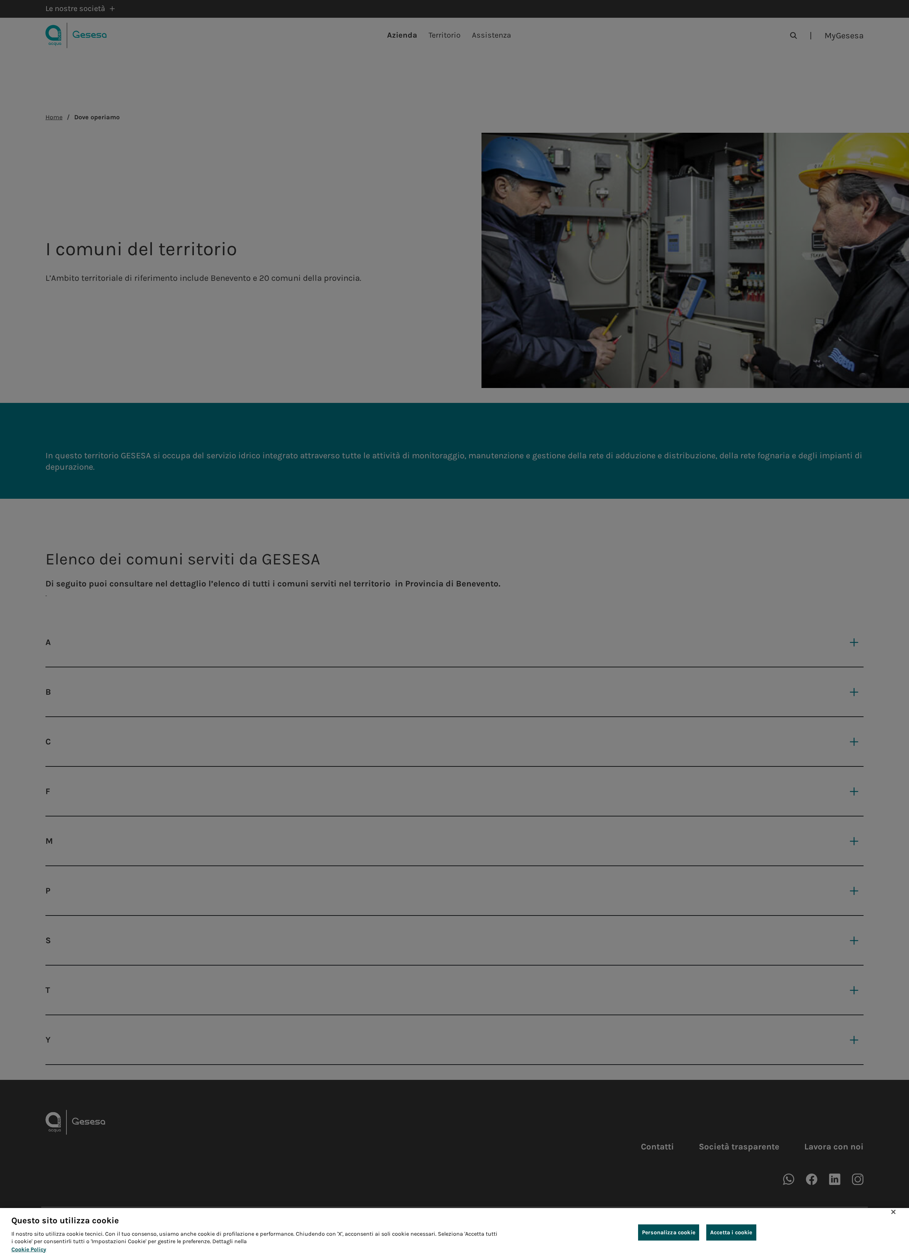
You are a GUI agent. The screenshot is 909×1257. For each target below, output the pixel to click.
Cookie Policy (28, 1249)
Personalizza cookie (668, 1232)
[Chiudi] (893, 1212)
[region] (454, 1232)
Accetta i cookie (731, 1232)
